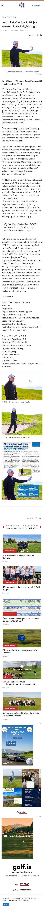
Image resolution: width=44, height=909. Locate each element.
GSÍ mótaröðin (11, 17)
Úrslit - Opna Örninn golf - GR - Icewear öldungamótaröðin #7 (21, 619)
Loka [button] (6, 904)
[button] (12, 778)
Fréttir (4, 17)
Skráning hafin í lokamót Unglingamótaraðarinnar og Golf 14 (19, 683)
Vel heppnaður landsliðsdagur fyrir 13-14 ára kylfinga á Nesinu (21, 714)
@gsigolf (23, 812)
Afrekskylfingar (9, 645)
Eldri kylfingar (9, 551)
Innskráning (37, 6)
